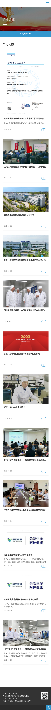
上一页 (20, 687)
